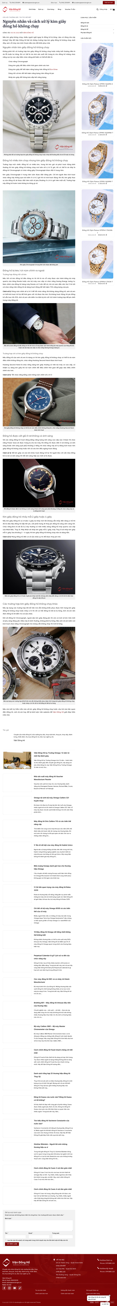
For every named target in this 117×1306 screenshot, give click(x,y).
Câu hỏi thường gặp (10, 17)
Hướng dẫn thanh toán (68, 1290)
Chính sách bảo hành (67, 1293)
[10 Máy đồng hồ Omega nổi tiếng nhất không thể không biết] (17, 939)
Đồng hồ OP (84, 29)
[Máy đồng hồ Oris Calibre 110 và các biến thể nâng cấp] (17, 829)
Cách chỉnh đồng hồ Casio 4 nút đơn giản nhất (53, 1189)
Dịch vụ (40, 9)
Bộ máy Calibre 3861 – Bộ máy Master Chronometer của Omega (49, 1027)
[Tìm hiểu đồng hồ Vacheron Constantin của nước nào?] (17, 1128)
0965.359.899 (15, 2)
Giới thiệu (32, 9)
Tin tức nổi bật (25, 17)
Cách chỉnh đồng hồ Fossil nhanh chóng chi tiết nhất (53, 1051)
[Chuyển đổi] (113, 29)
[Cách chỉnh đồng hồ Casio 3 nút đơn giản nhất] (17, 1174)
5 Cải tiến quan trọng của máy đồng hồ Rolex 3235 (52, 888)
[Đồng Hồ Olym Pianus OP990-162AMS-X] (97, 62)
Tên (6, 1233)
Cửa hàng (50, 9)
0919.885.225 (110, 1263)
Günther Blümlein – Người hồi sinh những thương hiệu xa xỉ (50, 1145)
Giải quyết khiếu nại (92, 1290)
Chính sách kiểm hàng (93, 1293)
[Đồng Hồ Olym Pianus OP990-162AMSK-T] (97, 110)
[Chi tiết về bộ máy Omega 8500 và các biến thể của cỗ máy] (17, 916)
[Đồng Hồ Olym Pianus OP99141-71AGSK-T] (97, 208)
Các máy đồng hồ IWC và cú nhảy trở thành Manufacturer (51, 980)
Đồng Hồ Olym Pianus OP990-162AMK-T (97, 181)
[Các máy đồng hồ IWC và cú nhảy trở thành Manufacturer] (17, 987)
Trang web (55, 1233)
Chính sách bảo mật (41, 1293)
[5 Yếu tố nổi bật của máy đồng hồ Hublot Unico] (17, 851)
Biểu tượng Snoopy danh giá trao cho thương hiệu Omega (52, 867)
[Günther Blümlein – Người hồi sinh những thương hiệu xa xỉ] (17, 1152)
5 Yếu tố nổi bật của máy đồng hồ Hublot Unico (53, 845)
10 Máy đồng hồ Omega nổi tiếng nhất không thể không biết (52, 933)
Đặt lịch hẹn (109, 2)
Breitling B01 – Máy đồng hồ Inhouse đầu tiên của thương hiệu (52, 1004)
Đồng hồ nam (85, 23)
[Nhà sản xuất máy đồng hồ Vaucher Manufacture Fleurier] (17, 783)
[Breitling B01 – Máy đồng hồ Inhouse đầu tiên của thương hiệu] (17, 1010)
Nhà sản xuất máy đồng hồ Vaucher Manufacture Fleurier (48, 777)
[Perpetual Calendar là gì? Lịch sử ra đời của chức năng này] (17, 963)
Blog (59, 9)
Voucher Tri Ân (70, 9)
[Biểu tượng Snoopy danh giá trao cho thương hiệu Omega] (17, 872)
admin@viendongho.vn (31, 2)
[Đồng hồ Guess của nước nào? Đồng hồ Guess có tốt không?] (17, 1104)
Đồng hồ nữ (84, 26)
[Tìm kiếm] (97, 9)
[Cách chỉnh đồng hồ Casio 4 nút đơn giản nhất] (17, 1195)
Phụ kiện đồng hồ (86, 32)
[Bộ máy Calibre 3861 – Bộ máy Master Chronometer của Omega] (17, 1034)
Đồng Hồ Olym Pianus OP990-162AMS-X (97, 84)
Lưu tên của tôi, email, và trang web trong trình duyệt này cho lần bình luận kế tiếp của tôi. (37, 1240)
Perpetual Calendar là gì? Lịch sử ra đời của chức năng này (52, 957)
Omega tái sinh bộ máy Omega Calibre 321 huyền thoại (51, 799)
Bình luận (8, 1218)
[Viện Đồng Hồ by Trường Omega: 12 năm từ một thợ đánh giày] (17, 760)
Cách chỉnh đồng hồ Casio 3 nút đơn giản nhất (53, 1168)
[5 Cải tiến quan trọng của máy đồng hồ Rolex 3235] (17, 893)
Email (31, 1233)
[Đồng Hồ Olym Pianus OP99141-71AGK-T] (97, 259)
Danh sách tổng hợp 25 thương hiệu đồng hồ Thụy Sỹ (52, 1074)
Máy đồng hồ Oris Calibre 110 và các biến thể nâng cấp (52, 822)
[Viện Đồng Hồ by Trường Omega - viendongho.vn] (11, 9)
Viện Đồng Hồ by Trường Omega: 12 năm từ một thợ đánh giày (51, 754)
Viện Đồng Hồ (28, 33)
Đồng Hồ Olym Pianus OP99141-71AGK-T (97, 282)
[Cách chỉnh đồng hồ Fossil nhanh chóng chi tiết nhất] (17, 1057)
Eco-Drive (53, 69)
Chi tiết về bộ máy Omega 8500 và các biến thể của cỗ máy (52, 909)
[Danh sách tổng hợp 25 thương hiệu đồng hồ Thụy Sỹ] (17, 1081)
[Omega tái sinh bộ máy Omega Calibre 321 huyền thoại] (17, 805)
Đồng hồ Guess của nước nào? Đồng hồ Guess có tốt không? (53, 1098)
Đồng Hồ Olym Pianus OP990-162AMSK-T (97, 133)
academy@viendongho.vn (82, 2)
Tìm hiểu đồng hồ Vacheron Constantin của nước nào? (51, 1122)
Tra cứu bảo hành (40, 1290)
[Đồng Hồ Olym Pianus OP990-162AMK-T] (97, 159)
